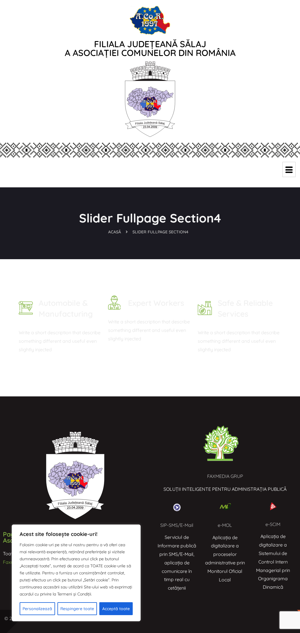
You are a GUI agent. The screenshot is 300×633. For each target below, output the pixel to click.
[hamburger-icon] (289, 169)
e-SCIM (272, 524)
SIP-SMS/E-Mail (176, 525)
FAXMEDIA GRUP (225, 476)
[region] (76, 573)
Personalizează (37, 608)
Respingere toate (77, 608)
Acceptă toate (116, 608)
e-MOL (225, 525)
